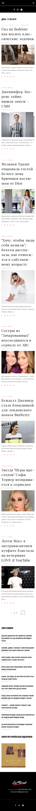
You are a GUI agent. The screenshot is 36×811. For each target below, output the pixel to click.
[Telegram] (21, 9)
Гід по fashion (15, 25)
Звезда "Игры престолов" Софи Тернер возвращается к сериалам (17, 477)
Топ (27, 25)
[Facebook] (14, 9)
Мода (23, 25)
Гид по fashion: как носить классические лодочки (17, 34)
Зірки (3, 87)
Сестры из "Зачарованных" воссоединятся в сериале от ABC (16, 337)
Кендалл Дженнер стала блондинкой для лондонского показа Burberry (17, 407)
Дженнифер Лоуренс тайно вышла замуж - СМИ (16, 98)
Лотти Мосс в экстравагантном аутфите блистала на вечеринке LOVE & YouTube (17, 550)
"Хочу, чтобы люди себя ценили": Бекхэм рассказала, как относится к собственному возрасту (18, 252)
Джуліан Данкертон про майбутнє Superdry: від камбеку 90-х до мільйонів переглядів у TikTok (16, 638)
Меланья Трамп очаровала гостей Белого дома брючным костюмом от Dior (17, 173)
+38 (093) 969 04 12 (24, 789)
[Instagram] (17, 9)
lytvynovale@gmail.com (19, 792)
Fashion (4, 25)
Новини (9, 87)
